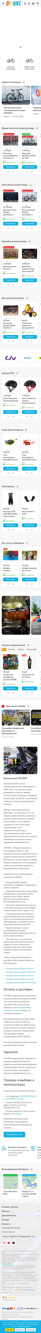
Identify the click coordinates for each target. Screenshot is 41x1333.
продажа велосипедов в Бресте (19, 968)
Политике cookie (24, 1326)
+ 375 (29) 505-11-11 (28, 1096)
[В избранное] (8, 171)
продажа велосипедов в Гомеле (19, 975)
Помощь (5, 1220)
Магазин (5, 1211)
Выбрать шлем (15, 37)
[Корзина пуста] (37, 3)
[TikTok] (13, 1243)
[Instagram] (4, 1243)
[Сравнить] (13, 171)
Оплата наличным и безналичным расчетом (19, 1313)
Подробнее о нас (14, 1134)
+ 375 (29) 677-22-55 (14, 1099)
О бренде (27, 37)
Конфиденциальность (10, 1317)
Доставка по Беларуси (17, 1147)
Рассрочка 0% (9, 134)
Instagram (17, 1114)
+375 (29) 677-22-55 (10, 1228)
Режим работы (6, 1264)
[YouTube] (9, 1243)
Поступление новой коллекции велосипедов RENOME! (14, 110)
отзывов (31, 1290)
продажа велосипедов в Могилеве (21, 982)
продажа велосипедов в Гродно (20, 979)
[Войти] (33, 3)
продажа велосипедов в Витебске (20, 972)
